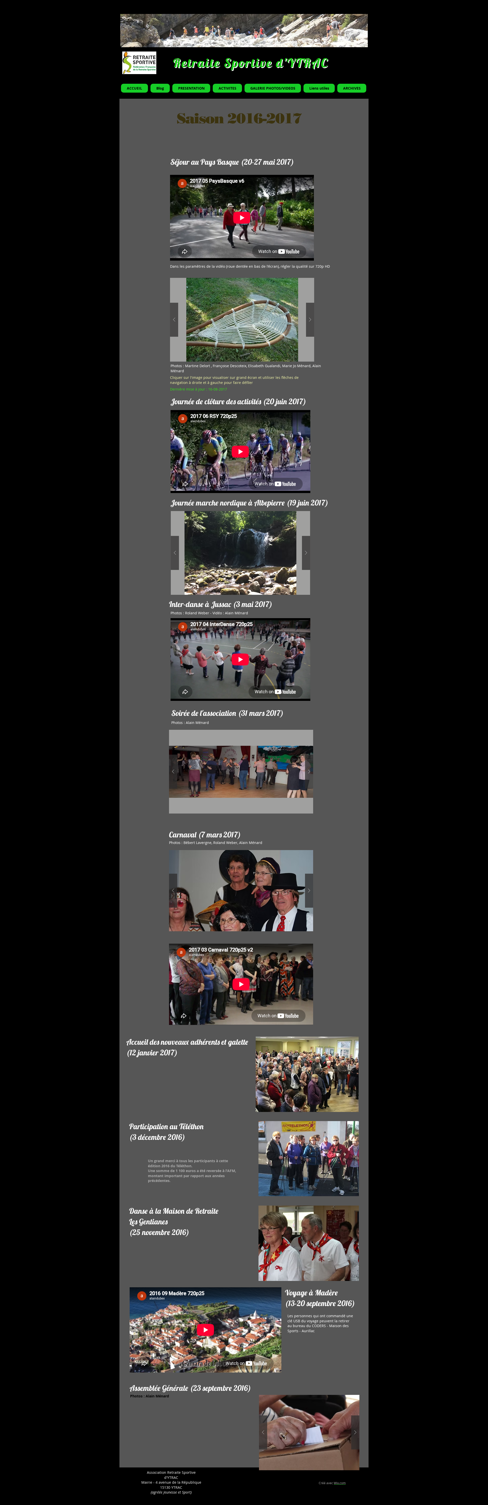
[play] (347, 1107)
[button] (242, 320)
